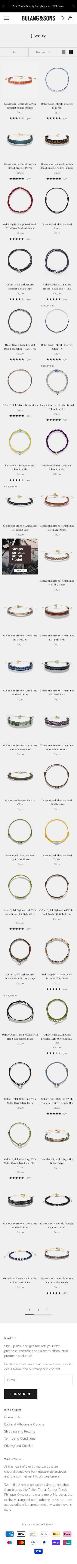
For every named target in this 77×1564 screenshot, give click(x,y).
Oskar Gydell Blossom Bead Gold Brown (57, 802)
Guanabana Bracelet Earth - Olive (20, 802)
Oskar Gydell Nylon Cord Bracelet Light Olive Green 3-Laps (57, 1038)
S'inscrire (20, 1394)
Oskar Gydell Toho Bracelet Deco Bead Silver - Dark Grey (20, 346)
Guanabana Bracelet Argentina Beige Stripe (57, 1161)
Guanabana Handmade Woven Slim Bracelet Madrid (57, 1280)
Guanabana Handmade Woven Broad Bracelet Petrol (20, 165)
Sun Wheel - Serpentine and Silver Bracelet (20, 467)
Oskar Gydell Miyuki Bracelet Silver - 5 (57, 346)
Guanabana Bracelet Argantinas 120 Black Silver (20, 527)
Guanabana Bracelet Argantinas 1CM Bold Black (57, 692)
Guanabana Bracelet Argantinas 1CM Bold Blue (20, 692)
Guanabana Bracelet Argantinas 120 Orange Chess (57, 527)
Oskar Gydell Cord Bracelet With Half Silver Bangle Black (20, 1036)
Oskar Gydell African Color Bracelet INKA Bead (57, 976)
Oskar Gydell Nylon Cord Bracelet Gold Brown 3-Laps (20, 976)
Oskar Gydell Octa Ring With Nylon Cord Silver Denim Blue (57, 1100)
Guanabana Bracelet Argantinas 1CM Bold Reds (57, 637)
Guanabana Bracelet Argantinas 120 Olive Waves (57, 582)
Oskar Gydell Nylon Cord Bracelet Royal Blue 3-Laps (57, 286)
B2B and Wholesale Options (24, 1424)
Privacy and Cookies (18, 1446)
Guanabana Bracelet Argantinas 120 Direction (20, 637)
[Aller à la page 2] (47, 1309)
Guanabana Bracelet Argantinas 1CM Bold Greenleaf (20, 747)
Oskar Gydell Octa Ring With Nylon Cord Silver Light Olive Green (20, 1163)
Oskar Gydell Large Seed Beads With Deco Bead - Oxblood (20, 226)
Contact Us (12, 1417)
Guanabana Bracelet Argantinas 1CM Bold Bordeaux (57, 747)
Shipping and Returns (19, 1431)
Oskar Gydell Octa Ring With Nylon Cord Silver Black (20, 1100)
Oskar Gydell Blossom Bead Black (57, 226)
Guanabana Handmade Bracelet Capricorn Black (57, 1225)
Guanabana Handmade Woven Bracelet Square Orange (20, 105)
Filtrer (14, 52)
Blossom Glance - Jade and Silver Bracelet (56, 467)
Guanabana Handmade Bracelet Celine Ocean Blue (20, 1280)
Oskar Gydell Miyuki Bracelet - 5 (20, 405)
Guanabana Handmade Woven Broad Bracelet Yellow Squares (56, 165)
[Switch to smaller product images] (71, 52)
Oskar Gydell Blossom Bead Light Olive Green (20, 857)
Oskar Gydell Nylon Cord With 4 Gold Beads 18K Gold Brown (56, 912)
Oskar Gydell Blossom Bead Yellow (57, 857)
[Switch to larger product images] (63, 52)
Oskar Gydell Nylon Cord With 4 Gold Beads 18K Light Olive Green (20, 914)
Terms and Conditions (19, 1438)
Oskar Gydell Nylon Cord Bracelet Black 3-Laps (20, 286)
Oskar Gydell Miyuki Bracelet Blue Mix (57, 105)
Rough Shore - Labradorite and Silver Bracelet (57, 406)
